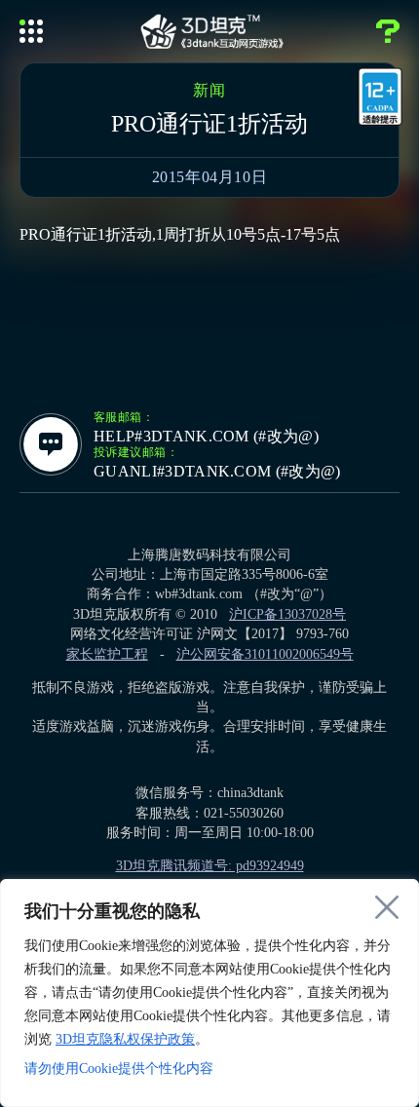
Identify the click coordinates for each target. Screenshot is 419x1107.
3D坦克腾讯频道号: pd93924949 (210, 866)
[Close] (386, 907)
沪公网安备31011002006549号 (265, 654)
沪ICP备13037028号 (287, 614)
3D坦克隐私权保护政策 (125, 1039)
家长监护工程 (107, 654)
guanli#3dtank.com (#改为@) (217, 471)
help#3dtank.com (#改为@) (206, 436)
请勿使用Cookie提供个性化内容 (118, 1068)
